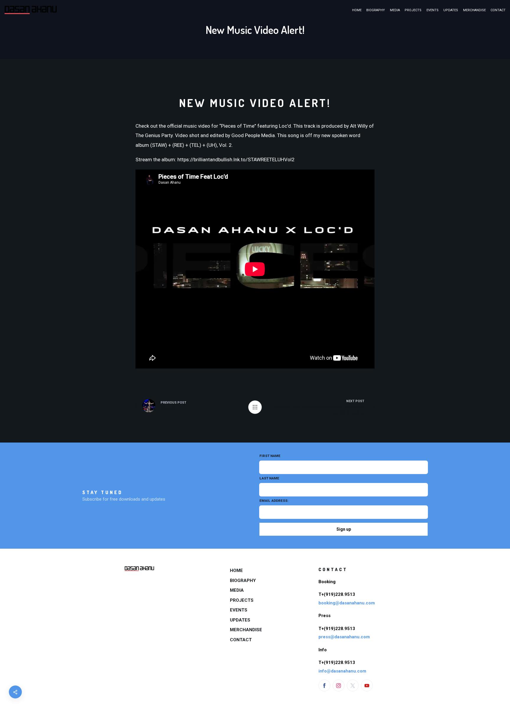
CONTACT (498, 10)
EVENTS (432, 10)
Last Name (269, 478)
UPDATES (450, 10)
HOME (357, 10)
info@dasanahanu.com (342, 671)
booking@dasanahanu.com (346, 603)
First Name (269, 456)
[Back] (255, 407)
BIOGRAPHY (375, 10)
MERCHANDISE (474, 10)
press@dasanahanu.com (344, 636)
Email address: (273, 501)
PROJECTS (413, 10)
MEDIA (395, 10)
